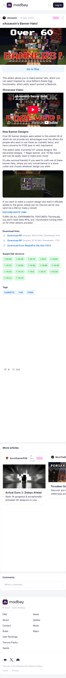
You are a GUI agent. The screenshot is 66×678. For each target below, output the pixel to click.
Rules (5, 631)
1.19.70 (8, 265)
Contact (7, 625)
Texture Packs (10, 642)
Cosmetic (9, 292)
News (36, 614)
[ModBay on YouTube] (5, 659)
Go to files (33, 69)
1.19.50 (31, 265)
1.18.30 (54, 271)
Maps (36, 631)
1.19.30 (55, 265)
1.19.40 (43, 265)
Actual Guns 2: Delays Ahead (23, 492)
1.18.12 (8, 278)
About (6, 620)
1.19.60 (19, 265)
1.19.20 (8, 271)
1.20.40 (8, 259)
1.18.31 (42, 271)
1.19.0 (31, 271)
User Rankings (10, 636)
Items (30, 292)
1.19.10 (19, 271)
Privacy (15, 670)
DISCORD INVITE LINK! (15, 212)
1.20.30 (19, 259)
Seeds (6, 648)
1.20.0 (43, 259)
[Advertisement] (33, 333)
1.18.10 (19, 278)
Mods (56, 18)
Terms (5, 670)
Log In (58, 5)
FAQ (5, 614)
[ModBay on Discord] (18, 659)
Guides (36, 620)
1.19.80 (54, 259)
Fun (21, 292)
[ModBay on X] (11, 659)
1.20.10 (31, 259)
